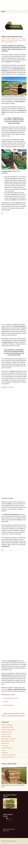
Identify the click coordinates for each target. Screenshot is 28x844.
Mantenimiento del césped (7, 741)
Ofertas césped (16, 38)
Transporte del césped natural (8, 754)
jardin (20, 40)
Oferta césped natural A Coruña (12, 713)
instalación (16, 40)
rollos (6, 41)
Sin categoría (4, 752)
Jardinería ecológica (6, 736)
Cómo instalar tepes (8, 705)
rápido (2, 41)
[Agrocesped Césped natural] (10, 803)
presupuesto (13, 74)
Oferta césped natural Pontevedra (14, 716)
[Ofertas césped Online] (14, 774)
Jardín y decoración (6, 734)
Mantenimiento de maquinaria (8, 738)
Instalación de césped (6, 731)
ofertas (24, 40)
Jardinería (5, 701)
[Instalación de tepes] (14, 441)
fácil (12, 40)
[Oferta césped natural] (10, 823)
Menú (3, 11)
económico (8, 40)
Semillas (3, 750)
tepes (14, 41)
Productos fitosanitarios (7, 747)
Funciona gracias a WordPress (8, 841)
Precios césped (5, 745)
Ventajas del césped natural (10, 698)
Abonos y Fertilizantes (6, 724)
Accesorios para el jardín (7, 727)
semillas (10, 41)
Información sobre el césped (8, 729)
